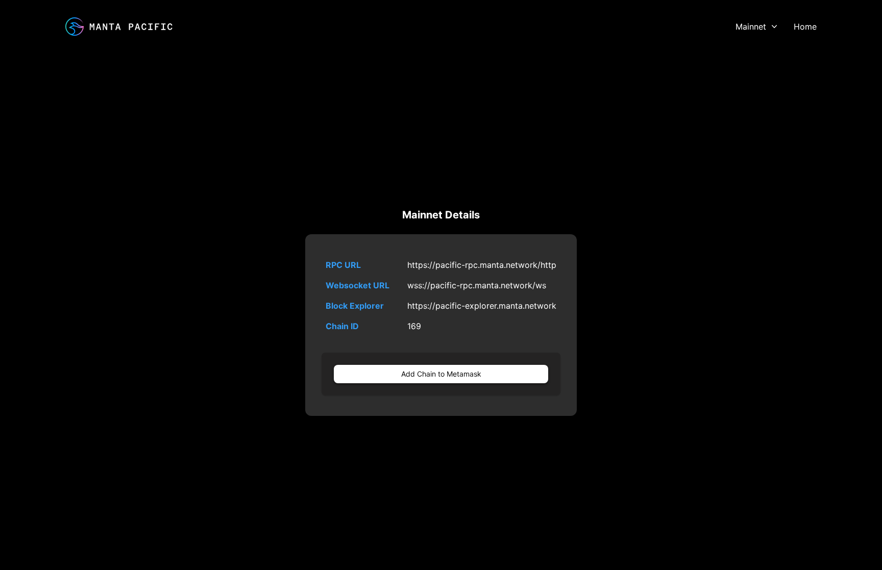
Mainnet (751, 26)
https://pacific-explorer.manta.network (481, 306)
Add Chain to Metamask (441, 373)
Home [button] (805, 26)
